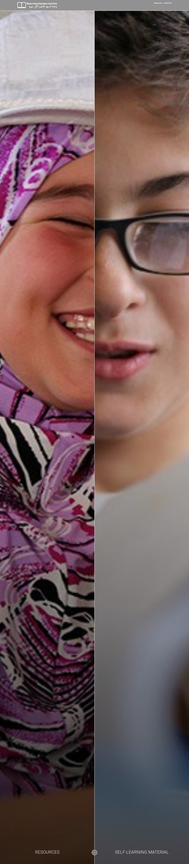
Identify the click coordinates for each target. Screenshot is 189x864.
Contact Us (168, 3)
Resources (158, 3)
